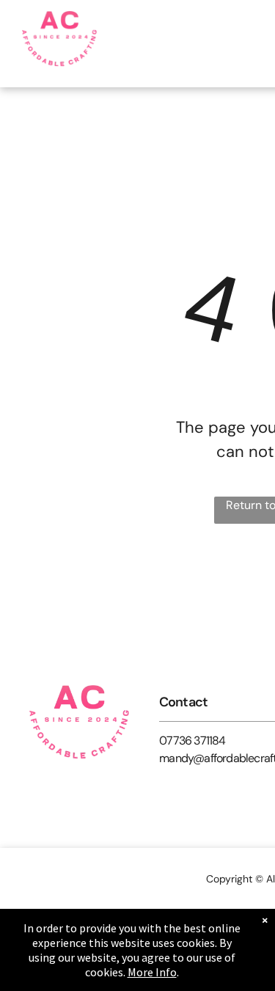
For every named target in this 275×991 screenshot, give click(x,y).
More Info (152, 972)
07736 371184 (192, 740)
